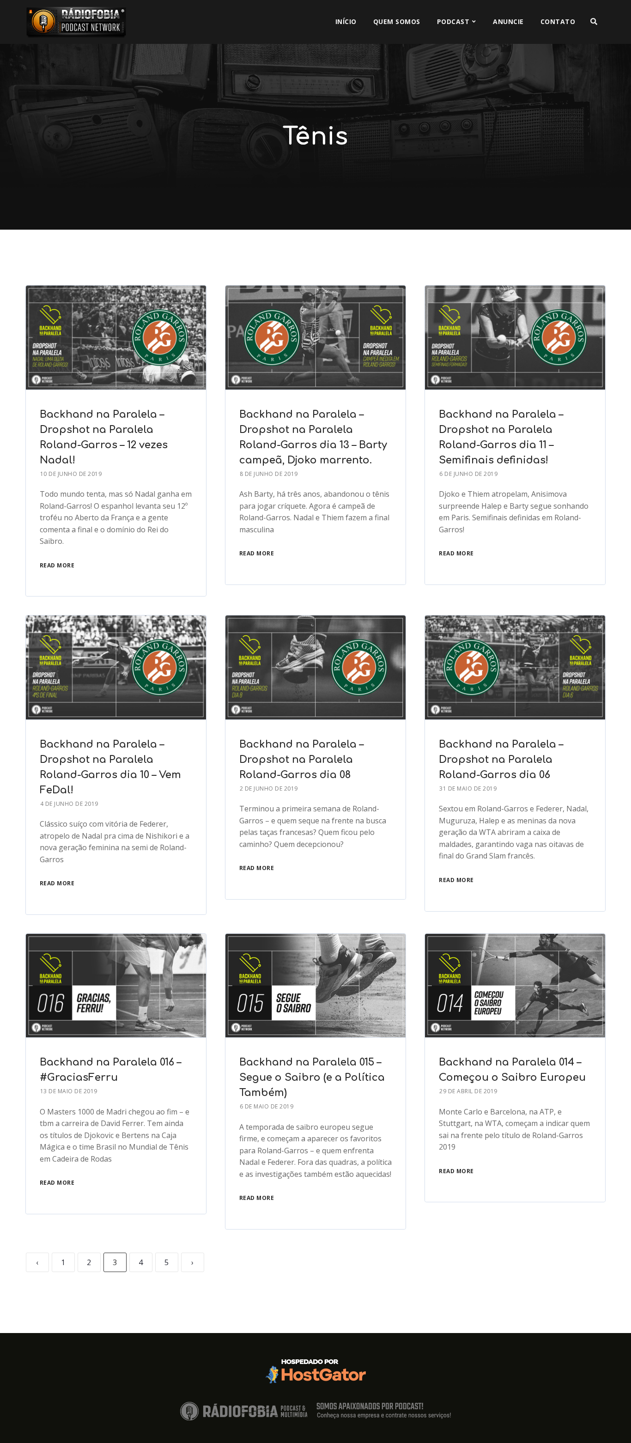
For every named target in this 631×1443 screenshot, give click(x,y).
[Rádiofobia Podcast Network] (76, 22)
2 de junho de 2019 (269, 788)
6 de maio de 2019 (267, 1106)
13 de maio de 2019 (68, 1091)
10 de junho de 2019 (71, 474)
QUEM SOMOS (396, 21)
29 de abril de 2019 (468, 1091)
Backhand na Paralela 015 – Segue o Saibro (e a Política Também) (312, 1077)
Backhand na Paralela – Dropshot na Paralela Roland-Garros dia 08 (301, 759)
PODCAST (453, 21)
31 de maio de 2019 (468, 788)
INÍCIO (346, 21)
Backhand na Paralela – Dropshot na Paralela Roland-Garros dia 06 (501, 759)
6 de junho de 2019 (468, 474)
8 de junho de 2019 (269, 474)
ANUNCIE (508, 21)
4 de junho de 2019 (69, 804)
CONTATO (558, 21)
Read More (57, 565)
